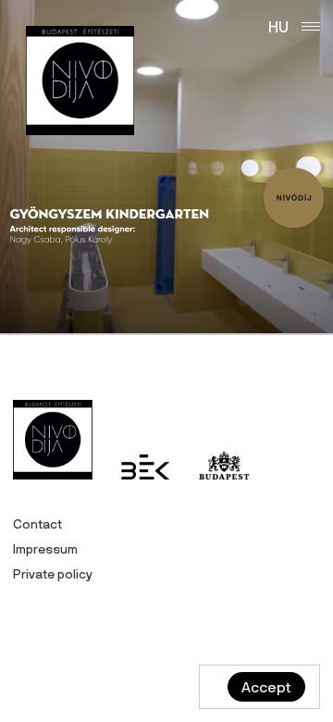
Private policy (52, 573)
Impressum (45, 549)
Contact (37, 524)
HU (278, 26)
